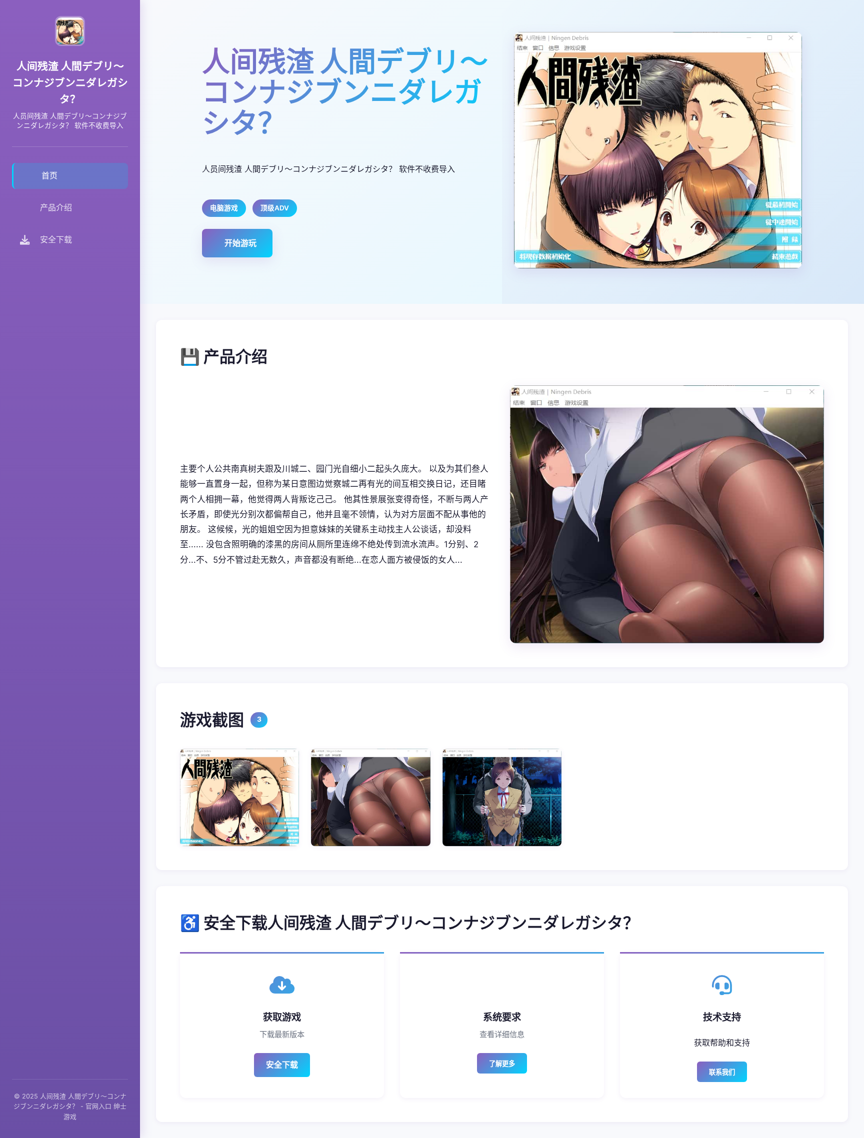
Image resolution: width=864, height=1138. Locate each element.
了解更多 (502, 1064)
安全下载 (282, 1065)
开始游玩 (240, 243)
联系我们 (722, 1072)
